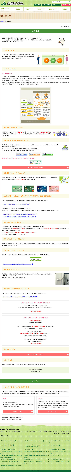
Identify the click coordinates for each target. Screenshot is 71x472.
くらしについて (40, 9)
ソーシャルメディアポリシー (55, 455)
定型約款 (65, 9)
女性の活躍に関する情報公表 (7, 449)
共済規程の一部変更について (31, 459)
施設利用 (18, 9)
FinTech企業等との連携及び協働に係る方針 (35, 451)
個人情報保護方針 (66, 433)
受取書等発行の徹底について (56, 459)
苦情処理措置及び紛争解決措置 (56, 449)
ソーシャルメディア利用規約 (7, 459)
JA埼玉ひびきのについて (5, 9)
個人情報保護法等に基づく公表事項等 (33, 441)
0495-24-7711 (46, 5)
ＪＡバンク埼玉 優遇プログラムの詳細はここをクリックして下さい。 (18, 217)
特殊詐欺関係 (28, 449)
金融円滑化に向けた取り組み (7, 441)
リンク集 (39, 431)
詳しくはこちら (16, 411)
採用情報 (37, 5)
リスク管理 (56, 431)
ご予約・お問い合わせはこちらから (35, 167)
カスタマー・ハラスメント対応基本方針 (9, 461)
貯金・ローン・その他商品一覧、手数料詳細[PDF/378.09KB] (17, 264)
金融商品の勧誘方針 (47, 431)
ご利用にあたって (31, 431)
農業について (52, 9)
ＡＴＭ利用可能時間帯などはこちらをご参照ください (15, 204)
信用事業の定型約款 (66, 431)
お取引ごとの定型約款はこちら (34, 354)
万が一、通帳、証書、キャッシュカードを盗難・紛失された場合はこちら (19, 297)
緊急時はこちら (66, 5)
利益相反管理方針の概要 (6, 445)
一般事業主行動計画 (54, 445)
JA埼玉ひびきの (12, 3)
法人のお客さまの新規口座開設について (58, 461)
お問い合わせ (56, 5)
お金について (29, 9)
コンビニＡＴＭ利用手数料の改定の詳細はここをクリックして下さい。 (19, 214)
